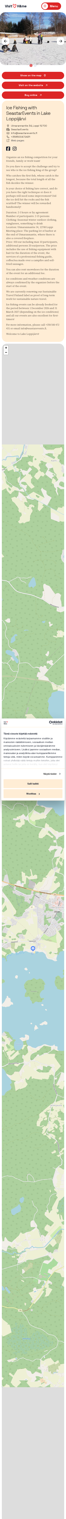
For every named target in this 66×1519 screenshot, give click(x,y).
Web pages (17, 140)
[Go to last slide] (5, 41)
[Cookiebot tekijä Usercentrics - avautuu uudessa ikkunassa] (49, 723)
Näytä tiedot (49, 774)
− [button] (6, 352)
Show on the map (30, 75)
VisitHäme (16, 6)
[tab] (31, 65)
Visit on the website (31, 85)
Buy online (31, 95)
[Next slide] (60, 41)
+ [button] (6, 348)
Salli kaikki (33, 783)
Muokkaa (31, 793)
